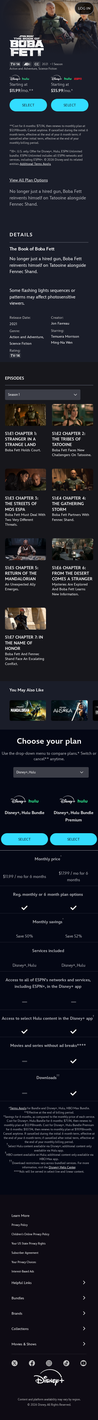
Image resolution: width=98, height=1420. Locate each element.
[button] (49, 1283)
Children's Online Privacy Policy (30, 1234)
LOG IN (84, 8)
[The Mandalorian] (28, 710)
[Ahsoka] (69, 710)
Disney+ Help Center (62, 1167)
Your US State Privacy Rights (28, 1243)
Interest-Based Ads (23, 1271)
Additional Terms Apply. (35, 164)
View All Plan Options (29, 180)
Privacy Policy (20, 1225)
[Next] (89, 709)
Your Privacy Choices (24, 1262)
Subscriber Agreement (25, 1253)
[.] (15, 1363)
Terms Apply (18, 1108)
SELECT (28, 105)
